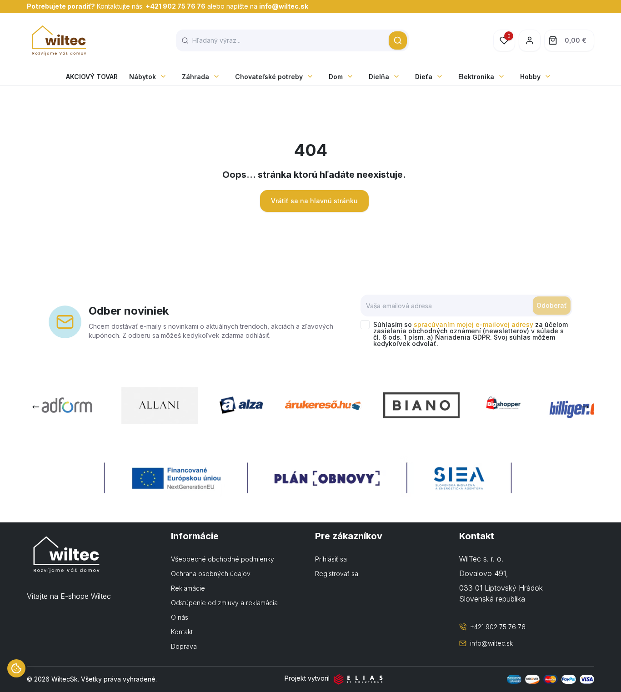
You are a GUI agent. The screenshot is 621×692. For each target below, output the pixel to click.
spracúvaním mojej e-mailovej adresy (473, 324)
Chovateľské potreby (269, 76)
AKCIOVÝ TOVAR (92, 76)
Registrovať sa (336, 573)
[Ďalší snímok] (585, 406)
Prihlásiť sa (331, 559)
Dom (336, 76)
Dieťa (423, 76)
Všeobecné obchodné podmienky (222, 559)
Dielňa (379, 76)
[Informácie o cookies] (16, 668)
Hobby (530, 76)
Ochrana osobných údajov (210, 573)
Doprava (184, 646)
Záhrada (195, 76)
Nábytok (142, 76)
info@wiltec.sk (283, 6)
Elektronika (476, 76)
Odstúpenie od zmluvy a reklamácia (224, 603)
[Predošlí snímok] (35, 406)
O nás (179, 617)
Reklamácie (188, 588)
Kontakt (182, 632)
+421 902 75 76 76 (175, 6)
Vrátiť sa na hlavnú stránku (314, 201)
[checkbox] (365, 324)
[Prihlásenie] (530, 40)
